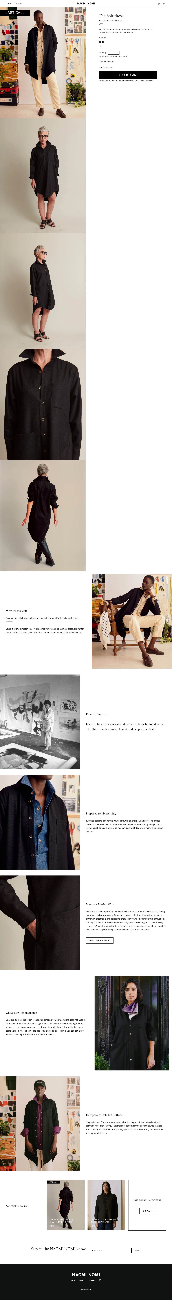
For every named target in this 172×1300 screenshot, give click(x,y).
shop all (147, 1211)
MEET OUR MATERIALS (99, 940)
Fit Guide (91, 1280)
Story (19, 3)
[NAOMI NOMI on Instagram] (164, 3)
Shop (8, 3)
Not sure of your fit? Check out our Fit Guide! (113, 56)
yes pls (136, 1250)
